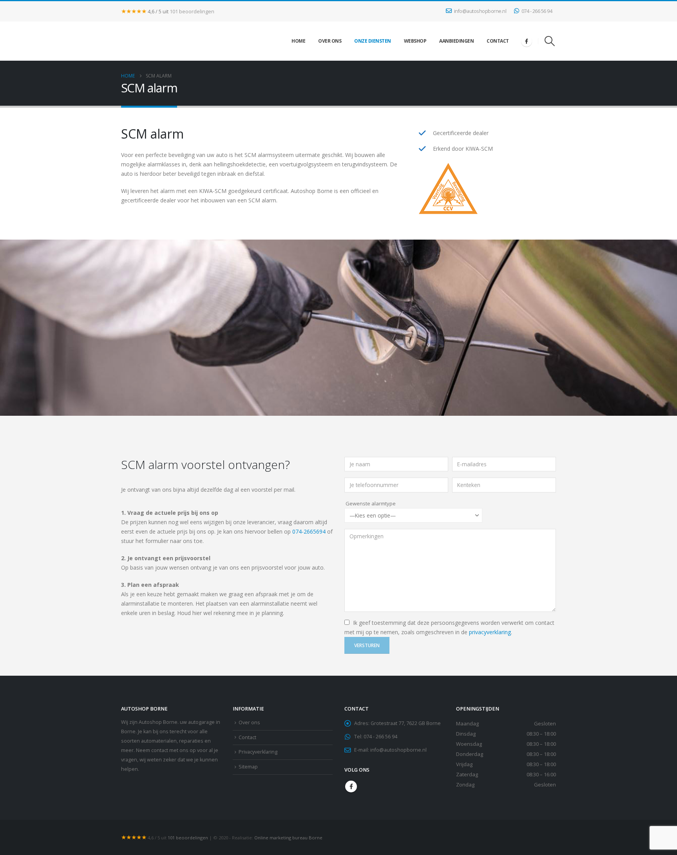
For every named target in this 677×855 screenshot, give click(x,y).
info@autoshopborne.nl (480, 11)
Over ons (329, 41)
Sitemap (248, 766)
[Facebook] (526, 41)
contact (159, 750)
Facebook (351, 786)
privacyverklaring (490, 632)
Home (298, 41)
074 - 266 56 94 (536, 11)
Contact (498, 41)
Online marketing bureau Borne (288, 838)
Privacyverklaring (258, 752)
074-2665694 (309, 531)
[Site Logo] (140, 41)
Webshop (415, 41)
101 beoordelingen (192, 11)
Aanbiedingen (456, 41)
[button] (550, 41)
